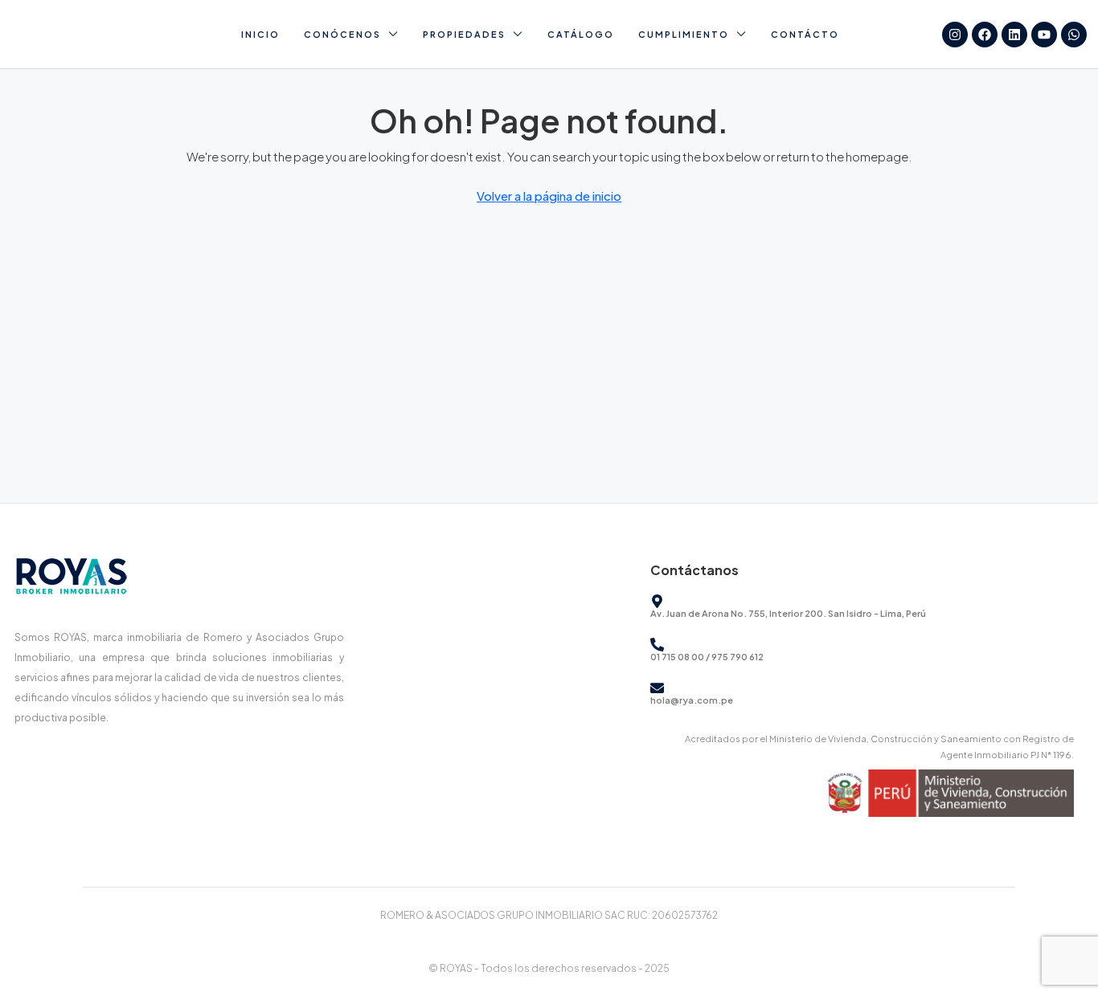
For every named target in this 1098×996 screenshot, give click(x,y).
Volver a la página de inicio (549, 195)
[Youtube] (1044, 34)
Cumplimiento (683, 34)
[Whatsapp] (1074, 34)
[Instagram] (955, 34)
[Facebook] (985, 34)
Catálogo (580, 34)
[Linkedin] (1014, 34)
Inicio (260, 34)
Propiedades (464, 34)
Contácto (805, 34)
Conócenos (342, 34)
